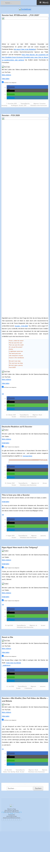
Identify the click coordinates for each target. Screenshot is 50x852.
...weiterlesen (7, 665)
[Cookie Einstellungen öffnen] (25, 851)
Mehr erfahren (6, 75)
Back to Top (11, 809)
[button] (11, 87)
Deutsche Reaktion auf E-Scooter (17, 427)
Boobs (5, 771)
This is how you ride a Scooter (16, 495)
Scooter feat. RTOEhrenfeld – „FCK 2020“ (20, 15)
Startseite (11, 815)
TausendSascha (25, 103)
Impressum (7, 818)
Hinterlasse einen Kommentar (38, 105)
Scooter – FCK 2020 (11, 115)
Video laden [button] (5, 78)
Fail (9, 771)
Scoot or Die (7, 637)
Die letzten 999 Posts (11, 812)
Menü (45, 2)
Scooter (21, 105)
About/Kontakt (11, 816)
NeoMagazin (14, 105)
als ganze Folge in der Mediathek (25, 49)
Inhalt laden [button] (5, 443)
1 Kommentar (28, 688)
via (3, 394)
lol (38, 483)
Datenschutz (15, 818)
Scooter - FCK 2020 (21, 326)
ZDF (25, 105)
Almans (45, 483)
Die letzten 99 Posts (12, 810)
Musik (40, 415)
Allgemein (36, 103)
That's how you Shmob (13, 663)
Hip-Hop (13, 771)
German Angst (27, 456)
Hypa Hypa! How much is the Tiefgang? (20, 547)
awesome (43, 535)
